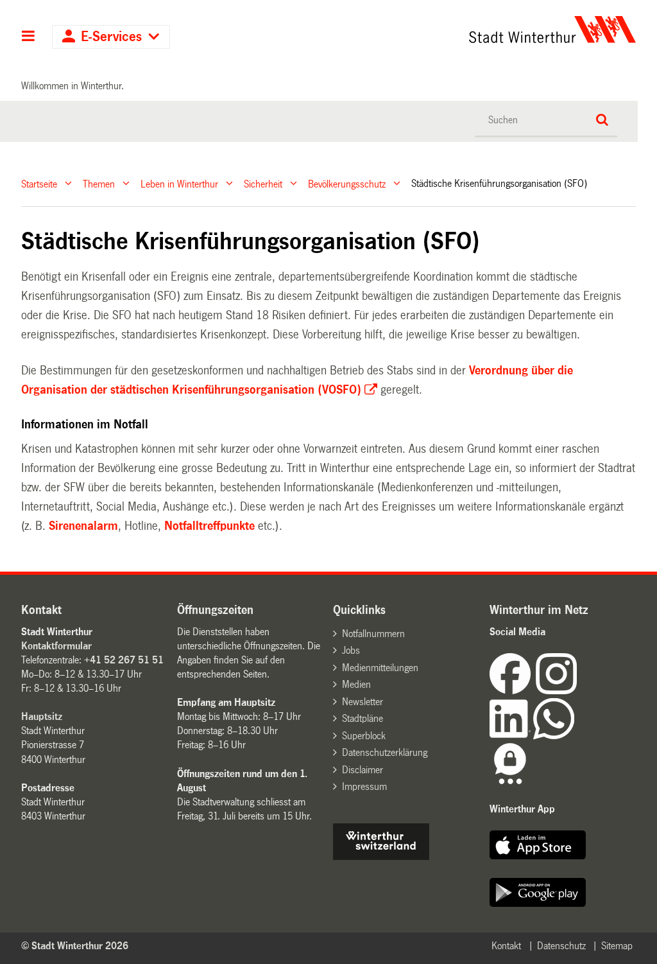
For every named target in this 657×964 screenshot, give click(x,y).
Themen (99, 183)
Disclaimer (362, 769)
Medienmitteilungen (380, 667)
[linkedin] (511, 735)
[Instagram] (556, 690)
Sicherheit (263, 183)
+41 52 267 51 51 (124, 659)
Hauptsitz (41, 716)
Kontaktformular (56, 645)
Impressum (364, 786)
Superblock (364, 735)
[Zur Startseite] (473, 29)
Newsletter (362, 701)
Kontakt (506, 945)
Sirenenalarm (83, 526)
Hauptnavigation (28, 37)
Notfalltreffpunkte (211, 526)
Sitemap (617, 945)
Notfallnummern (373, 633)
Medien (356, 684)
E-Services (111, 37)
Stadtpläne (362, 718)
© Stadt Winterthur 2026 (74, 945)
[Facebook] (513, 690)
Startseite (39, 183)
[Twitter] (578, 690)
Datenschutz (561, 945)
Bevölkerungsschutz (347, 183)
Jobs (351, 650)
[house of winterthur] (381, 856)
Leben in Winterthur (179, 183)
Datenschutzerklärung (384, 752)
